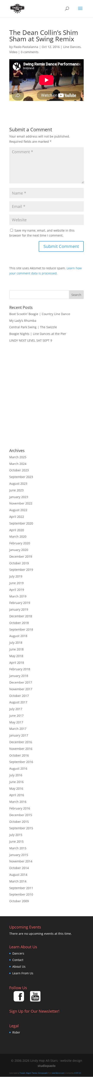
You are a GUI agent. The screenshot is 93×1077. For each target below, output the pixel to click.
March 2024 (17, 464)
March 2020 (17, 536)
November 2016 (20, 749)
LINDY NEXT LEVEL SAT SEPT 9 (30, 340)
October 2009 (19, 901)
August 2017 (18, 702)
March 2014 (17, 881)
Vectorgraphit (43, 1073)
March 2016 (17, 802)
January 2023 (18, 497)
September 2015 (21, 828)
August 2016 (18, 768)
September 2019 (21, 570)
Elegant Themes (31, 1073)
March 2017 (17, 729)
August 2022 (18, 510)
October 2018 (19, 623)
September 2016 (21, 762)
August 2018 (18, 636)
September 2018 (21, 629)
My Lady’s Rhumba (22, 321)
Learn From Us (22, 973)
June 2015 (16, 841)
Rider (16, 1032)
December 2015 (20, 815)
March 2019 (17, 596)
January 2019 (18, 609)
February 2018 (19, 669)
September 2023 (21, 477)
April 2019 (16, 590)
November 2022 (20, 503)
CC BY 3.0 (77, 1073)
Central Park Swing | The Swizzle (33, 327)
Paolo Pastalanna (26, 47)
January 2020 (18, 550)
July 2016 (15, 775)
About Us (19, 966)
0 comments (29, 52)
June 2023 (16, 490)
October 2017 (19, 696)
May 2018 (16, 656)
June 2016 (16, 782)
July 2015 (15, 835)
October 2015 (19, 822)
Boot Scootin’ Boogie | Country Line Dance (39, 314)
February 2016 (19, 808)
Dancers (18, 953)
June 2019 (16, 583)
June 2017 (16, 715)
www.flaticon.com (58, 1073)
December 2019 (20, 556)
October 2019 (19, 563)
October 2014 (19, 868)
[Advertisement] (46, 396)
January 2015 (18, 855)
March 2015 (17, 848)
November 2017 (20, 689)
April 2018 (16, 663)
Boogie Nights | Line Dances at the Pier (37, 334)
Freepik (22, 1073)
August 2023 (18, 483)
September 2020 (21, 523)
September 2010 (21, 894)
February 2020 (19, 543)
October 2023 (19, 470)
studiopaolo (47, 1066)
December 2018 (20, 616)
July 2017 (15, 709)
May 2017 (16, 722)
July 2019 (15, 576)
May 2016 (16, 788)
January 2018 (18, 676)
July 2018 (15, 643)
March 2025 (17, 457)
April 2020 (16, 530)
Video (13, 52)
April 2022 (16, 517)
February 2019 (19, 603)
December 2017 (20, 682)
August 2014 (18, 875)
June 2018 (16, 649)
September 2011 (21, 888)
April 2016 (16, 795)
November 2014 (20, 861)
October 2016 (19, 755)
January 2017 (18, 735)
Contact (17, 960)
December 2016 (20, 742)
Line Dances (72, 47)
